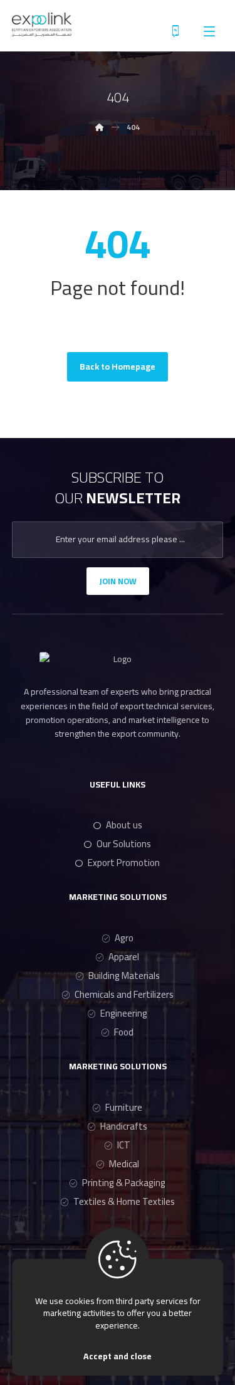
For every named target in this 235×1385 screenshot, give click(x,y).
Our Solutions (124, 844)
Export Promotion (124, 862)
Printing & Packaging (123, 1183)
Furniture (123, 1107)
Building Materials (124, 975)
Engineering (123, 1013)
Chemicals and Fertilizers (124, 994)
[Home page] (99, 127)
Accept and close (117, 1356)
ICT (123, 1145)
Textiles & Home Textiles (124, 1201)
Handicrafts (123, 1126)
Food (123, 1032)
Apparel (123, 957)
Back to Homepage (117, 366)
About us (124, 825)
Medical (124, 1164)
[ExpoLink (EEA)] (41, 24)
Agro (124, 938)
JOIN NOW (118, 581)
